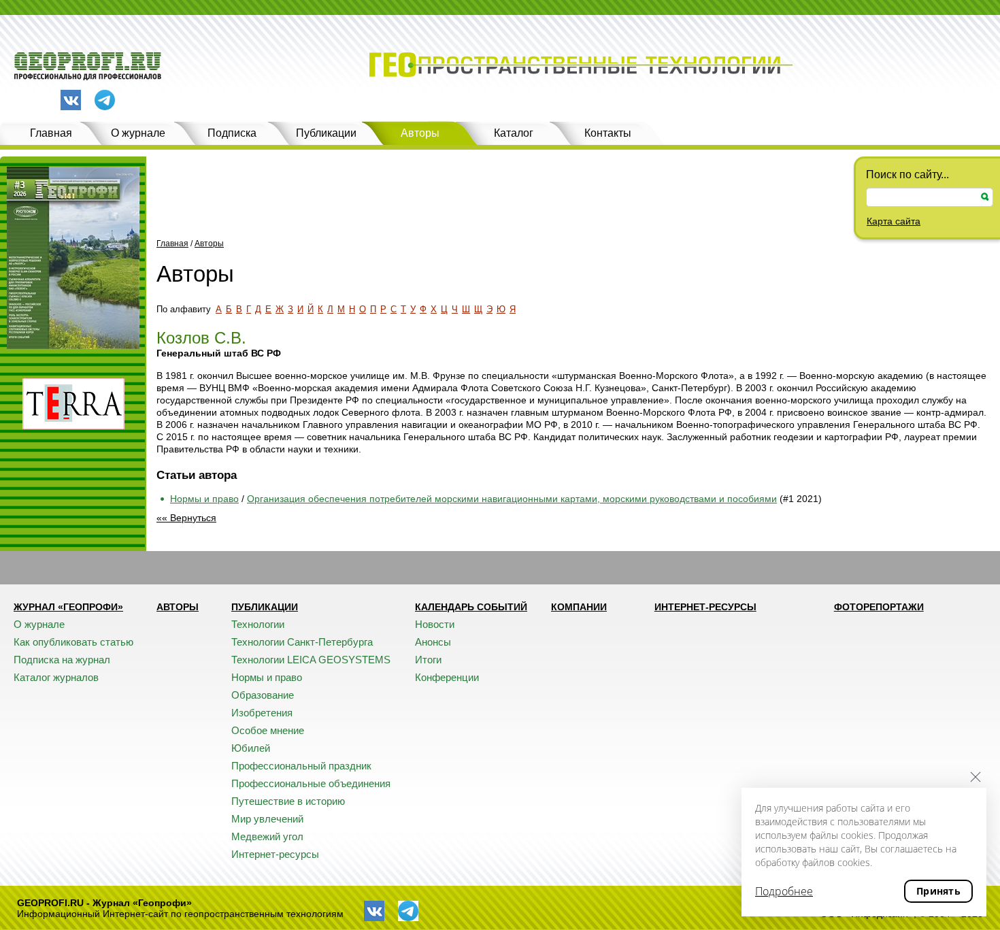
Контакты (607, 133)
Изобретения (262, 712)
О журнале (138, 133)
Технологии (257, 624)
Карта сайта (893, 221)
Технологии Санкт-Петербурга (302, 642)
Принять (938, 890)
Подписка (231, 133)
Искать (985, 197)
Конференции (447, 677)
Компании (579, 606)
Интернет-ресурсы (275, 854)
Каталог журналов (56, 677)
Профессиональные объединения (310, 783)
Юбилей (250, 748)
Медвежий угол (267, 836)
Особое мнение (267, 730)
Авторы (420, 133)
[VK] (71, 100)
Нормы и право (204, 498)
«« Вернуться (186, 517)
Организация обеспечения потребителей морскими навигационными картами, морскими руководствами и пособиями (512, 498)
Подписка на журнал (62, 659)
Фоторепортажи (879, 606)
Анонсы (433, 642)
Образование (262, 695)
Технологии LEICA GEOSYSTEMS (310, 659)
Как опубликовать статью (73, 642)
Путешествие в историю (288, 801)
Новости (434, 624)
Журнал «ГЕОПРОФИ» (68, 606)
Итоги (428, 659)
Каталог (513, 133)
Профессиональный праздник (301, 765)
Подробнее (784, 891)
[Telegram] (105, 101)
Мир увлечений (267, 819)
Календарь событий (471, 606)
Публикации (326, 133)
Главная (51, 133)
